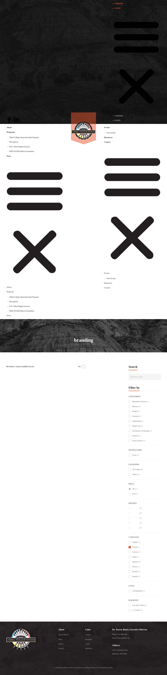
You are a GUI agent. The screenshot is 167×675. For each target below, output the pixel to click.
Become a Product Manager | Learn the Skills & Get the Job (33, 391)
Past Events (111, 133)
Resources (108, 137)
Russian (136, 571)
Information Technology (142, 431)
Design (136, 411)
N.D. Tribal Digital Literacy (19, 147)
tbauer (8, 387)
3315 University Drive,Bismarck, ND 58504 (120, 652)
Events (107, 127)
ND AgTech (13, 142)
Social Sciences (138, 441)
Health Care (137, 426)
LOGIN (117, 8)
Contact (107, 142)
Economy (136, 416)
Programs (11, 132)
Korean (136, 567)
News (9, 156)
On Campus (137, 469)
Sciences (136, 436)
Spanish (136, 576)
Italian (135, 557)
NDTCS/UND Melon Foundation (21, 151)
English (136, 542)
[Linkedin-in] (16, 120)
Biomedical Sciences (140, 401)
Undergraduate (138, 591)
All (134, 489)
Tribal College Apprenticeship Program (24, 137)
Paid (135, 494)
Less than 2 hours (139, 605)
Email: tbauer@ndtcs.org (121, 638)
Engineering (137, 421)
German (136, 552)
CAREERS (118, 4)
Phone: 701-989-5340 (119, 634)
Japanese (136, 562)
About (9, 127)
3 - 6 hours (137, 610)
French (136, 547)
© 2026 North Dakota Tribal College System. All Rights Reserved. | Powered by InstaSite (83, 668)
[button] (136, 62)
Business (136, 406)
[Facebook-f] (9, 120)
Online (135, 474)
